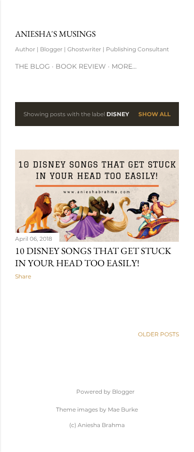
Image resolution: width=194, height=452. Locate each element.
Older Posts (158, 334)
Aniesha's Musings (55, 33)
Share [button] (23, 276)
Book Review (81, 66)
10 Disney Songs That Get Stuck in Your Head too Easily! (93, 257)
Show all (154, 114)
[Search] (173, 15)
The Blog (32, 66)
